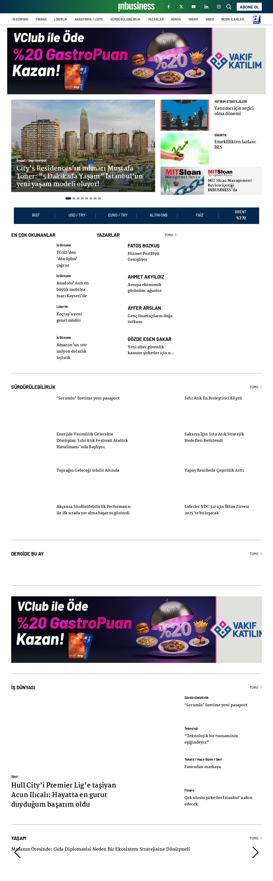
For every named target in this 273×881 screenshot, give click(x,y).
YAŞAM (193, 19)
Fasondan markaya (202, 760)
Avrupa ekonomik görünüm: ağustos (145, 281)
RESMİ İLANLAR (232, 19)
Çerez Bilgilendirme (200, 875)
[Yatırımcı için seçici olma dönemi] (184, 115)
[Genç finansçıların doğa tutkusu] (109, 312)
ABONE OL (249, 6)
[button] (68, 198)
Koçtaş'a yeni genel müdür (69, 311)
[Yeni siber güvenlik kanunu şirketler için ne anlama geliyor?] (109, 343)
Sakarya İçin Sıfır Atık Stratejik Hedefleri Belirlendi (214, 431)
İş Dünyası (64, 238)
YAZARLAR (156, 19)
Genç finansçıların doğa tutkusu (150, 313)
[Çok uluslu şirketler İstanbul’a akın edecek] (159, 794)
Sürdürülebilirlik (196, 691)
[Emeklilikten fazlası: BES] (184, 148)
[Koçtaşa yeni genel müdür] (31, 311)
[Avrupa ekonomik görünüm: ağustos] (109, 281)
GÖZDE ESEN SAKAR (149, 332)
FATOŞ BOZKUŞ (144, 239)
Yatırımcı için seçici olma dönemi (234, 111)
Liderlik (62, 300)
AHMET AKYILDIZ (146, 270)
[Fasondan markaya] (159, 764)
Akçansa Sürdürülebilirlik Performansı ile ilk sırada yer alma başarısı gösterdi (94, 503)
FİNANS (41, 19)
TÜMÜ (168, 228)
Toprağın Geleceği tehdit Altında (88, 464)
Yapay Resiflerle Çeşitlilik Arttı (214, 464)
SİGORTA (220, 135)
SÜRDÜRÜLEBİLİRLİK (125, 19)
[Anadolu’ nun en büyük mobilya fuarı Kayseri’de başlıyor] (31, 280)
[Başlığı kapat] (268, 838)
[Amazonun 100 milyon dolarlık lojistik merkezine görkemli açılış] (31, 342)
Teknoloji (191, 722)
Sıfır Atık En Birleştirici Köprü (213, 392)
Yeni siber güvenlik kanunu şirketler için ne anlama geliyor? (150, 344)
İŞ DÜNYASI (20, 19)
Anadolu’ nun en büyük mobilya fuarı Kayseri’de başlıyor (73, 286)
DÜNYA (176, 19)
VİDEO (210, 19)
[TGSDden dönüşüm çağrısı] (31, 249)
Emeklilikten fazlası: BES (235, 145)
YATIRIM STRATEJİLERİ (230, 101)
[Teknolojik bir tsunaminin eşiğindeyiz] (159, 733)
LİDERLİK (60, 19)
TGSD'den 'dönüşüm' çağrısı (67, 252)
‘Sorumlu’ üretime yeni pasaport (88, 392)
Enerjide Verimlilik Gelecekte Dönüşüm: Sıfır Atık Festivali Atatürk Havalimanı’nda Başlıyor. (92, 434)
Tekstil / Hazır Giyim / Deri (203, 753)
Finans (189, 784)
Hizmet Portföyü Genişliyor (143, 250)
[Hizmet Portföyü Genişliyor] (109, 250)
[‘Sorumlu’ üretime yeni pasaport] (159, 702)
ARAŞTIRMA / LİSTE (89, 19)
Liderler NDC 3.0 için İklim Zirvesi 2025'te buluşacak (216, 503)
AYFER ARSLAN (144, 301)
